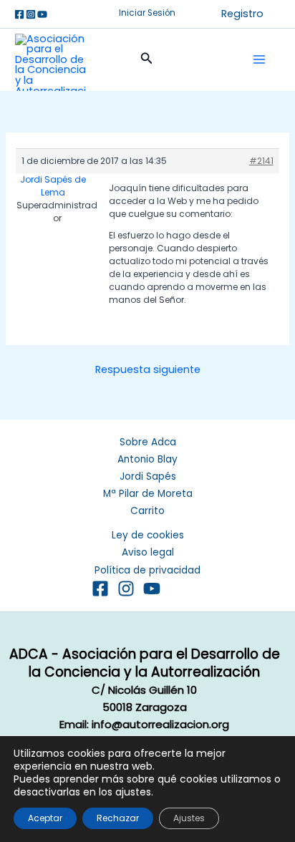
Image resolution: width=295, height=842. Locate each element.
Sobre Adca (148, 442)
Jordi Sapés (148, 476)
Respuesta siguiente (147, 369)
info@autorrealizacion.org (160, 724)
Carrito (147, 511)
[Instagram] (31, 14)
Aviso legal (148, 552)
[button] (147, 13)
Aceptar (45, 818)
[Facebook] (19, 14)
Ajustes (189, 818)
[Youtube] (42, 14)
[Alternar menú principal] (259, 59)
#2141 (261, 161)
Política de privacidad (147, 570)
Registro (242, 13)
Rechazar (118, 818)
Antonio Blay (147, 459)
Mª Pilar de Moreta (148, 493)
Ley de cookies (148, 535)
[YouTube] (151, 588)
